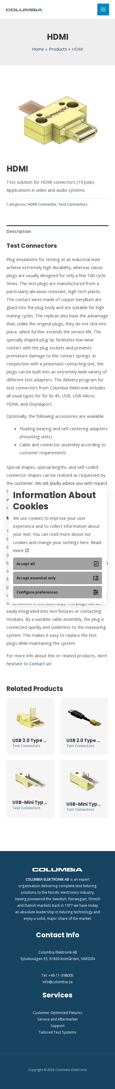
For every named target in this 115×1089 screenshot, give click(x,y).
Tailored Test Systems (57, 1032)
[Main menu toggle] (103, 9)
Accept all (26, 563)
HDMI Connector (42, 204)
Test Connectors (73, 204)
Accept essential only (36, 578)
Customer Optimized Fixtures (57, 1012)
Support (58, 1025)
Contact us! (40, 663)
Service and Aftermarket (57, 1019)
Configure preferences (37, 592)
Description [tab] (18, 231)
